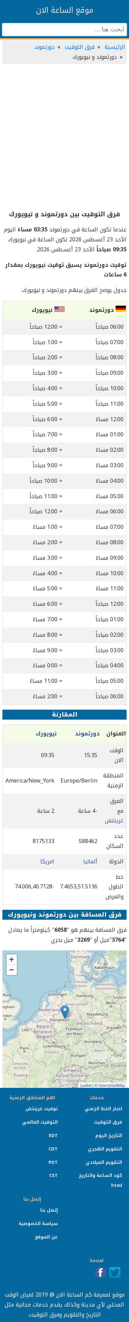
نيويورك (46, 733)
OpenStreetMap (111, 1085)
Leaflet (86, 1085)
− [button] (11, 969)
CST (53, 1175)
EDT (53, 1135)
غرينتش (114, 820)
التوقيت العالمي (40, 1122)
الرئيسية (115, 47)
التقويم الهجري (105, 1149)
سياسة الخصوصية (38, 1223)
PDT (53, 1162)
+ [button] (11, 959)
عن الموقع (46, 1237)
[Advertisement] (64, 137)
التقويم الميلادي (104, 1162)
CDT (53, 1149)
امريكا (47, 861)
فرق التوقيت (80, 47)
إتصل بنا (49, 1210)
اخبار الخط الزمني (103, 1108)
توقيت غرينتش (41, 1108)
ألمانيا (90, 861)
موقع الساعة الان (64, 10)
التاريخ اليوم (108, 1135)
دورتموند (44, 47)
